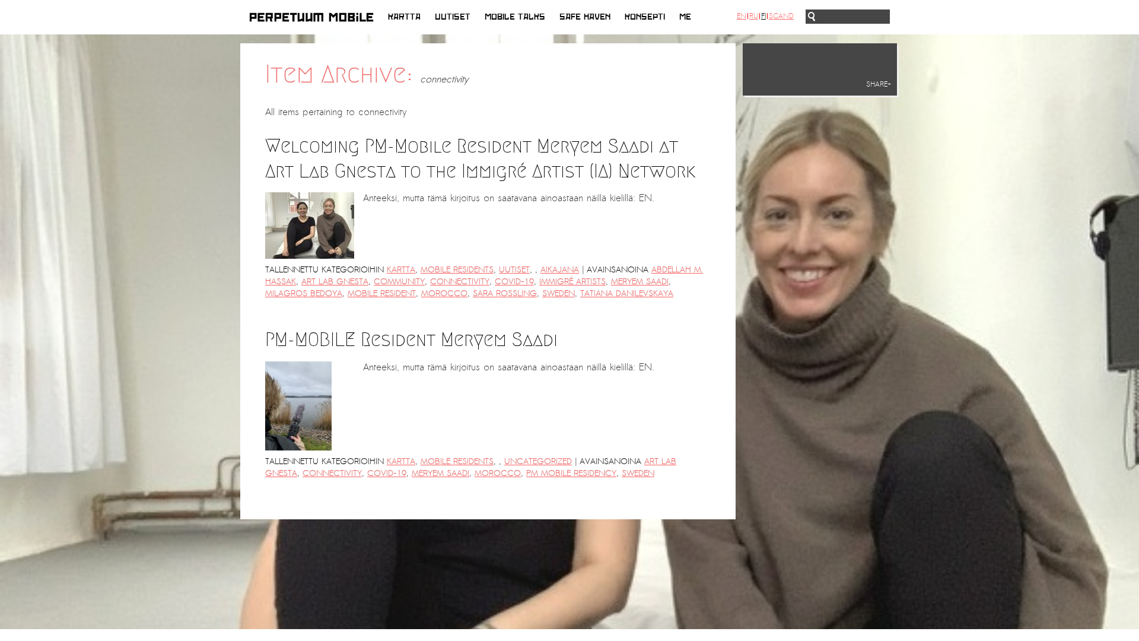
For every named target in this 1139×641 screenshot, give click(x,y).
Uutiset (452, 17)
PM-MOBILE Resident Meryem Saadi (411, 339)
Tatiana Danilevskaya (626, 293)
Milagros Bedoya (303, 293)
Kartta (404, 17)
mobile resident (382, 293)
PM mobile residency (571, 473)
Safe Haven (584, 17)
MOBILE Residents (457, 270)
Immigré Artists (572, 281)
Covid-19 (514, 281)
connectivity (459, 281)
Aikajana (559, 270)
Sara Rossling (505, 293)
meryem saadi (640, 281)
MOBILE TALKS (515, 17)
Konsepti (645, 17)
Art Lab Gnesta (334, 281)
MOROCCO (444, 293)
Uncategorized (538, 461)
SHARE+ (878, 84)
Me (685, 17)
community (399, 281)
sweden (558, 293)
